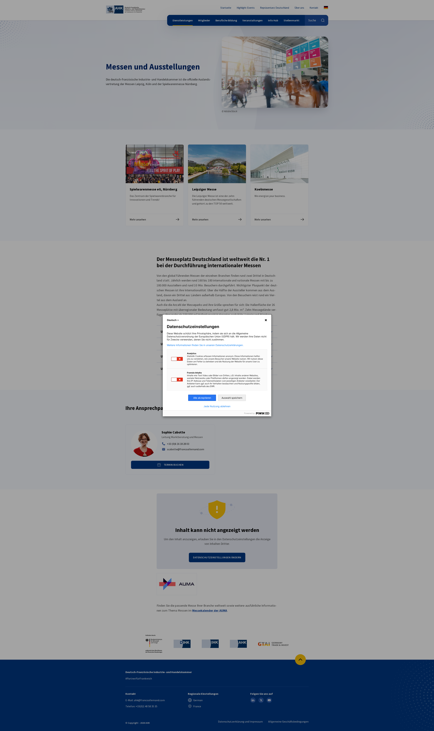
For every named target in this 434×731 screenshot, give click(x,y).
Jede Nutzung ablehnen (217, 406)
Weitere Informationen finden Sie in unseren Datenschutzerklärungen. (205, 345)
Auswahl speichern (232, 397)
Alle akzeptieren (202, 397)
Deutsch (172, 320)
